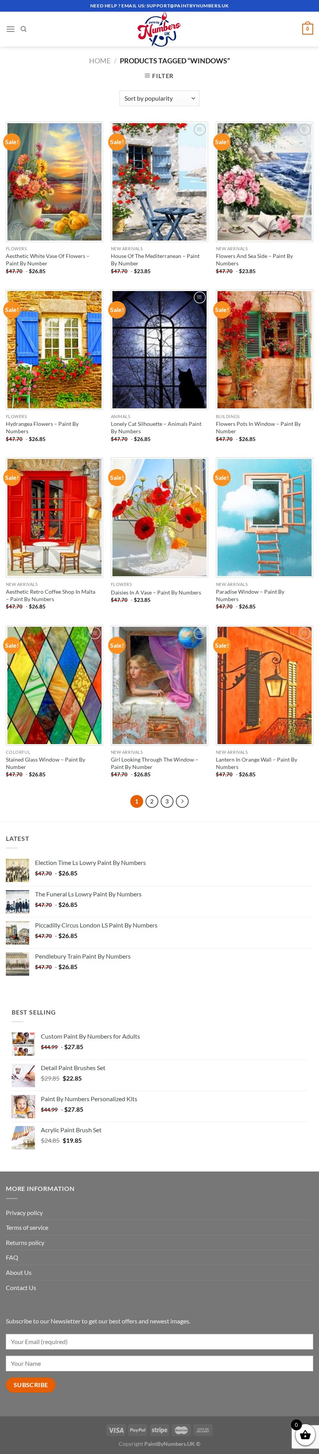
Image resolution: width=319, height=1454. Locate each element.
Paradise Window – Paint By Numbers (250, 595)
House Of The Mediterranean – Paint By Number (155, 260)
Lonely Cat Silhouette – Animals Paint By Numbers (156, 427)
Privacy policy (24, 1212)
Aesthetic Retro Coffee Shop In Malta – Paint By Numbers (50, 595)
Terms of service (27, 1227)
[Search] (23, 29)
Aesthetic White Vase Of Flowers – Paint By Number (47, 260)
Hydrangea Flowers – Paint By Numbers (42, 427)
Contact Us (21, 1287)
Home (99, 60)
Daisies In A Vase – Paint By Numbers (156, 592)
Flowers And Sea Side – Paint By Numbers (254, 260)
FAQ (12, 1257)
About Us (19, 1272)
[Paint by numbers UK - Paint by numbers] (159, 29)
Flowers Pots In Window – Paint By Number (258, 427)
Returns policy (25, 1242)
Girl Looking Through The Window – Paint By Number (154, 763)
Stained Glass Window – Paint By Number (45, 763)
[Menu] (10, 28)
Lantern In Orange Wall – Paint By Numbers (256, 763)
